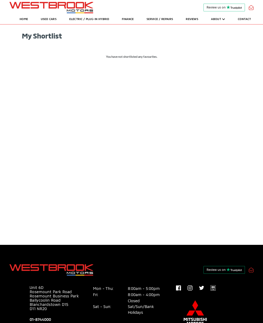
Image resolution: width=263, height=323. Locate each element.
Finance (128, 19)
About (216, 19)
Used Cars (49, 19)
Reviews (192, 19)
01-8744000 (40, 319)
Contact (244, 19)
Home (24, 19)
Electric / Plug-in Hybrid (89, 19)
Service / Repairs (160, 19)
